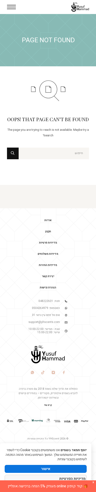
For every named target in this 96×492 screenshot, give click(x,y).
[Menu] (11, 7)
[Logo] (80, 7)
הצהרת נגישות (48, 287)
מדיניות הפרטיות (72, 478)
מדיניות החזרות (48, 265)
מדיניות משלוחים (48, 254)
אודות (48, 220)
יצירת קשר (48, 276)
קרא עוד (48, 405)
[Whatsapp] (32, 373)
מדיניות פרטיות (48, 243)
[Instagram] (53, 373)
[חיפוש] (54, 153)
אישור (45, 469)
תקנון (48, 231)
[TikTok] (43, 373)
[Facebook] (63, 373)
